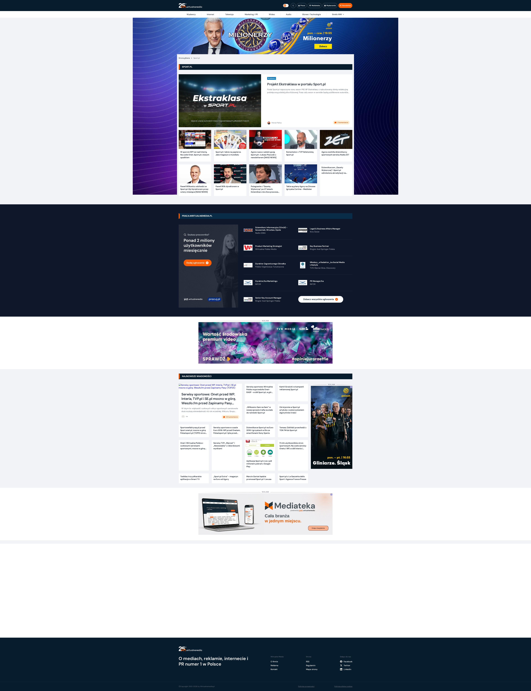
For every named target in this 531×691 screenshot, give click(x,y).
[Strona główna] (190, 5)
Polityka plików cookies (343, 686)
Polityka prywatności (306, 686)
